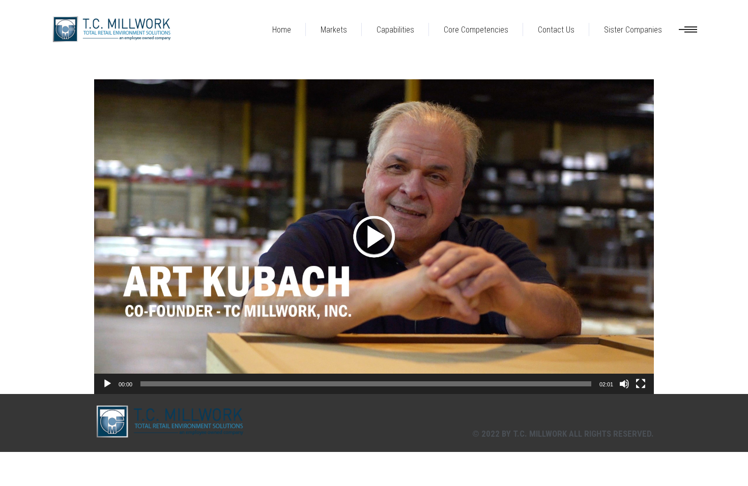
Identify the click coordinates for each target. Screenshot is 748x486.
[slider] (365, 383)
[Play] (107, 384)
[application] (374, 236)
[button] (374, 236)
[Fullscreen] (641, 384)
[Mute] (624, 384)
